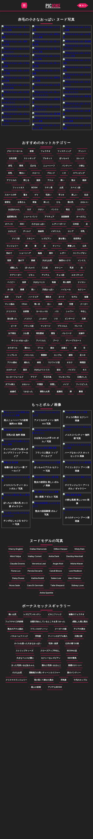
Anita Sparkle (46, 593)
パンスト (55, 209)
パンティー (67, 166)
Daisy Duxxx (18, 578)
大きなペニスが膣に (25, 658)
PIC (53, 5)
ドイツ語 (16, 238)
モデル (74, 297)
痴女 (52, 348)
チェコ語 (60, 275)
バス (57, 311)
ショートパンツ (30, 216)
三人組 (45, 267)
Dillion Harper (60, 549)
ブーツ (56, 340)
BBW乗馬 (72, 658)
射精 (32, 151)
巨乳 (10, 173)
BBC (22, 224)
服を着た (62, 238)
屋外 (51, 253)
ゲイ (36, 195)
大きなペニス (39, 282)
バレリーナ (67, 333)
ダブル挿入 (10, 384)
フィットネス (18, 187)
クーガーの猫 (60, 629)
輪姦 (40, 253)
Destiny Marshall (74, 556)
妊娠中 (82, 333)
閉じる (26, 180)
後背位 (8, 202)
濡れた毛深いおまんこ (51, 665)
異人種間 (67, 282)
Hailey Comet (35, 556)
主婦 (84, 318)
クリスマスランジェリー (16, 680)
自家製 (26, 311)
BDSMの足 (72, 650)
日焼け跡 (78, 636)
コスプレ (81, 209)
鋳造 (39, 362)
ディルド (27, 231)
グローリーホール (15, 151)
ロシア (71, 231)
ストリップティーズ (24, 650)
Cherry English (15, 549)
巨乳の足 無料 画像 (16, 435)
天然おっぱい (48, 289)
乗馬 (21, 166)
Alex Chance (74, 578)
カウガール (12, 348)
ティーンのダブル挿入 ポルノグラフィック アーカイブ (16, 452)
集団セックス (65, 260)
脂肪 (38, 180)
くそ (64, 173)
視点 (68, 209)
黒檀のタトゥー (75, 665)
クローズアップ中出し (50, 650)
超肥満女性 (12, 216)
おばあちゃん (14, 209)
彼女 (59, 370)
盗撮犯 (60, 391)
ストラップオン (80, 253)
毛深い (48, 195)
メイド (66, 384)
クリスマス (11, 311)
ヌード (61, 297)
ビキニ (32, 275)
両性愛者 (40, 333)
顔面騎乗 (65, 216)
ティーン (56, 246)
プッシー (82, 151)
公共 (84, 246)
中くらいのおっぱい (20, 340)
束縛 (60, 304)
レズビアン (46, 238)
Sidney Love (77, 585)
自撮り (64, 348)
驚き (25, 195)
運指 (53, 333)
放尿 (24, 282)
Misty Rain (80, 549)
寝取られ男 (45, 391)
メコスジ (28, 318)
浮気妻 (38, 636)
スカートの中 (10, 195)
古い (49, 304)
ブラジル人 (62, 326)
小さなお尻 (17, 672)
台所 (7, 297)
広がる (33, 166)
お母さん (21, 202)
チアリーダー (16, 275)
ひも (58, 202)
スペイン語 (75, 187)
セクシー (82, 289)
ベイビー (11, 282)
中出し (84, 311)
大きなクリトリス (42, 370)
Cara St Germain (35, 585)
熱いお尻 (12, 614)
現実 (9, 260)
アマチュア (49, 216)
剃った (46, 202)
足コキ (83, 355)
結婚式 (13, 391)
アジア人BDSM (55, 687)
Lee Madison (75, 571)
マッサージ (45, 326)
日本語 (76, 224)
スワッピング (79, 173)
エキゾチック (77, 275)
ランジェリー (12, 246)
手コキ (61, 195)
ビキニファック (55, 614)
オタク (70, 362)
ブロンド (51, 173)
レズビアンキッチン (32, 614)
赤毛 (10, 166)
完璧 (71, 304)
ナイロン (82, 282)
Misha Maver (76, 564)
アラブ (33, 377)
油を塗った (12, 318)
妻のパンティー (74, 672)
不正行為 (47, 377)
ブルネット (47, 158)
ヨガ (29, 209)
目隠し (53, 384)
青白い (22, 173)
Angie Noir (58, 564)
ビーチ (14, 326)
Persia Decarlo (35, 571)
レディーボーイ (59, 224)
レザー (63, 253)
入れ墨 (26, 333)
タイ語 (10, 289)
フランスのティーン (39, 629)
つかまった (28, 391)
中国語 (40, 384)
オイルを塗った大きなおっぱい (27, 643)
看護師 (44, 355)
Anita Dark (54, 556)
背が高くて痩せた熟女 (44, 680)
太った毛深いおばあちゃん (23, 665)
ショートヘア (25, 253)
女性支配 (13, 158)
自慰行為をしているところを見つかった (47, 621)
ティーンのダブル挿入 (57, 636)
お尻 (61, 187)
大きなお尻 (47, 260)
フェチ (19, 297)
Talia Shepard (57, 585)
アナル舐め (12, 362)
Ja (83, 5)
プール (40, 348)
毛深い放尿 (53, 643)
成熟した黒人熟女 (80, 621)
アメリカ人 (41, 340)
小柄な (82, 166)
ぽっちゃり (64, 158)
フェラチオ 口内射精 (14, 621)
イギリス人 (56, 231)
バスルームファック (19, 636)
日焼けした (82, 377)
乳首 (72, 267)
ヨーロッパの (42, 311)
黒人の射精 (36, 687)
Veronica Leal (39, 564)
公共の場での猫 (72, 643)
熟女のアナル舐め (15, 629)
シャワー (70, 311)
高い (33, 289)
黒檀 (22, 289)
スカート (36, 173)
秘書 (86, 297)
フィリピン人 (82, 384)
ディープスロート (73, 340)
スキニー (31, 238)
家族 (34, 202)
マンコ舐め (10, 304)
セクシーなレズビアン (50, 658)
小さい (41, 209)
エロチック (11, 370)
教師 (84, 180)
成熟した (14, 267)
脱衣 (25, 370)
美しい (74, 195)
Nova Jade (14, 585)
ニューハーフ (49, 166)
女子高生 (12, 333)
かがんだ (12, 231)
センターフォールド (14, 377)
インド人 (82, 260)
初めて (9, 253)
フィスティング (64, 151)
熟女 (73, 180)
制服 (54, 282)
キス (85, 370)
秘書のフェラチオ (76, 614)
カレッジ (80, 158)
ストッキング (29, 158)
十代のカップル (80, 680)
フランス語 (29, 326)
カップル (58, 355)
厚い (62, 180)
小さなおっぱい (38, 224)
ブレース (78, 326)
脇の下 (21, 260)
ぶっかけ (43, 318)
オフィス (9, 224)
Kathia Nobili (37, 578)
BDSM (34, 187)
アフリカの (11, 180)
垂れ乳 (70, 202)
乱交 (86, 195)
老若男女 (77, 238)
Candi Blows (56, 571)
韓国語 (83, 362)
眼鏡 (33, 260)
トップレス (12, 355)
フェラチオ (45, 151)
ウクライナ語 (54, 362)
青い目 (37, 304)
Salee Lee (56, 578)
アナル (50, 180)
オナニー (59, 267)
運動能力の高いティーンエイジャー (44, 672)
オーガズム (81, 216)
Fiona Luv (15, 571)
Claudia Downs (17, 564)
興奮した (71, 246)
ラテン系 (48, 187)
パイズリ (72, 370)
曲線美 (41, 231)
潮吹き (48, 297)
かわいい (84, 202)
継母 (71, 355)
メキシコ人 (29, 355)
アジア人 (45, 275)
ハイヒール (66, 289)
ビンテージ (70, 318)
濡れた (27, 348)
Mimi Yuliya (15, 556)
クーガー (84, 304)
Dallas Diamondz (38, 549)
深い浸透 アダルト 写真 (46, 496)
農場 (81, 391)
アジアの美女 (79, 629)
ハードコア (33, 297)
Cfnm (24, 304)
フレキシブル (64, 377)
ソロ (56, 318)
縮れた (27, 362)
